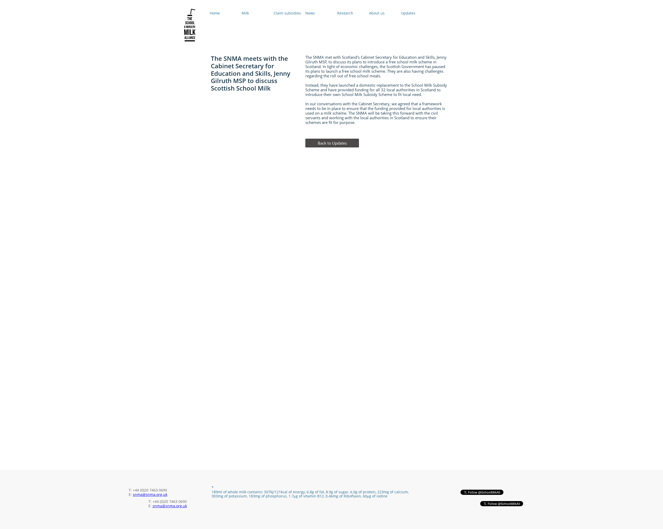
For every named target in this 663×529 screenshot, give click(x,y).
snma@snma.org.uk (150, 494)
